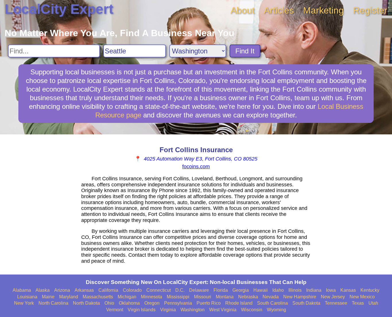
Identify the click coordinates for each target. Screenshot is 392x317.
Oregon (152, 303)
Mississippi (178, 296)
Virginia (168, 309)
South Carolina (272, 303)
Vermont (114, 309)
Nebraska (248, 296)
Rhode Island (239, 303)
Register (370, 10)
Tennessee (336, 303)
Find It (245, 51)
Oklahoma (129, 303)
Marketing (323, 10)
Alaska (43, 290)
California (108, 290)
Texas (358, 303)
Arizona (62, 290)
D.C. (180, 290)
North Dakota (86, 303)
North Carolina (53, 303)
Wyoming (276, 309)
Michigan (127, 296)
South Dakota (306, 303)
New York (24, 303)
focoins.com (196, 166)
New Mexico (362, 296)
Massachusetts (98, 296)
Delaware (199, 290)
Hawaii (260, 290)
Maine (48, 296)
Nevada (271, 296)
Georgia (240, 290)
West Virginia (222, 309)
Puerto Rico (209, 303)
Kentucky (369, 290)
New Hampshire (299, 296)
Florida (221, 290)
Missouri (202, 296)
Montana (225, 296)
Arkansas (84, 290)
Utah (373, 303)
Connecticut (158, 290)
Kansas (348, 290)
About (242, 10)
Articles (279, 10)
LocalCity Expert (59, 9)
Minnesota (151, 296)
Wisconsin (251, 309)
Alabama (22, 290)
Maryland (68, 296)
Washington (193, 309)
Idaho (278, 290)
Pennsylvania (178, 303)
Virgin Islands (142, 309)
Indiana (313, 290)
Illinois (295, 290)
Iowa (331, 290)
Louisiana (27, 296)
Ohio (109, 303)
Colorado (132, 290)
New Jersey (333, 296)
